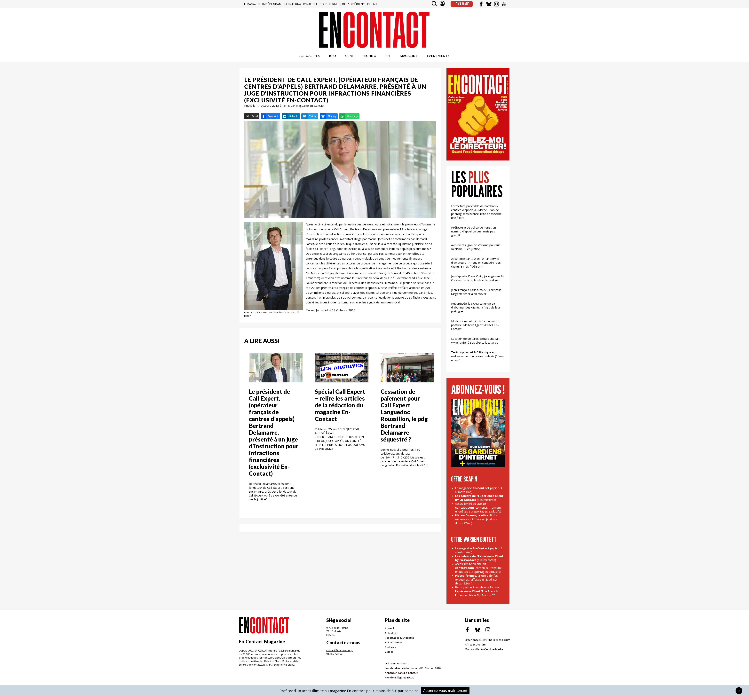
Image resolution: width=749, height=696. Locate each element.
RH (387, 55)
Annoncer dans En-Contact (401, 673)
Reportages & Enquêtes (399, 637)
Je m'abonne (461, 4)
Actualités (391, 633)
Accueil (389, 628)
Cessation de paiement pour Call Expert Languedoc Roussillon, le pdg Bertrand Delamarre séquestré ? (404, 415)
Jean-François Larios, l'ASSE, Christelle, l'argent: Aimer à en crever (476, 292)
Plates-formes (393, 642)
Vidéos (389, 651)
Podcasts (390, 647)
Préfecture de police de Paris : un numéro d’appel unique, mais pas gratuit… (473, 231)
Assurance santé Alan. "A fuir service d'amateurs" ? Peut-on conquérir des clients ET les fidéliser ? (476, 262)
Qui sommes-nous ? (397, 663)
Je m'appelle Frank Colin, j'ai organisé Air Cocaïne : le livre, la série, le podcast (477, 278)
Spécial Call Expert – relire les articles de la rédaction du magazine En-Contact (340, 405)
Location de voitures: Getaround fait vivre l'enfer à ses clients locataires (475, 340)
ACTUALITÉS (309, 55)
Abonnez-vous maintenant (445, 690)
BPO (332, 55)
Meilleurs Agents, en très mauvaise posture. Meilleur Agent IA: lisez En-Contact (475, 325)
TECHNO (369, 55)
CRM (349, 55)
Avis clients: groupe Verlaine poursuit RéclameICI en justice (476, 247)
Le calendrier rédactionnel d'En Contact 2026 (412, 668)
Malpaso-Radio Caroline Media (484, 649)
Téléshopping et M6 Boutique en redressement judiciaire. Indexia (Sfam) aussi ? (477, 356)
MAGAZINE (409, 55)
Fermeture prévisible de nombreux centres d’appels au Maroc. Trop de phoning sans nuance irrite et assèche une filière (476, 212)
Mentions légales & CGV (399, 677)
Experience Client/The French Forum (487, 640)
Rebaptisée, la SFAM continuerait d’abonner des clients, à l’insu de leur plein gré (475, 307)
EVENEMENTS (438, 55)
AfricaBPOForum (475, 644)
